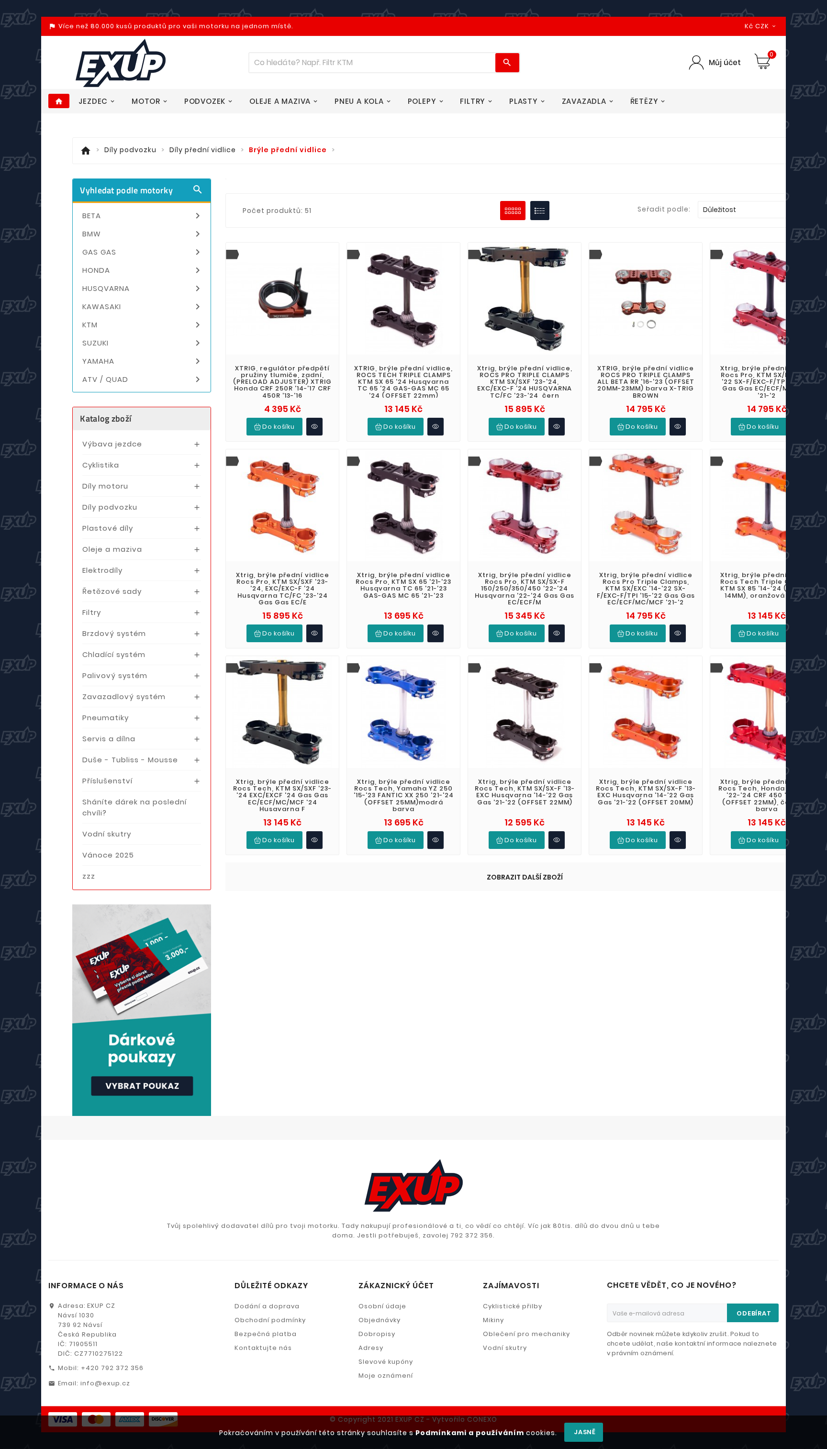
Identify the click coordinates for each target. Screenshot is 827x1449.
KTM (142, 325)
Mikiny (493, 1320)
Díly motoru (105, 486)
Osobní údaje (382, 1306)
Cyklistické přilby (512, 1306)
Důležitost (757, 209)
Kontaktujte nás (263, 1347)
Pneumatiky (105, 718)
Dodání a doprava (267, 1306)
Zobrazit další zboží (525, 877)
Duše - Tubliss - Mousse (130, 760)
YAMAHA (142, 361)
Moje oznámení (385, 1375)
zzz (88, 876)
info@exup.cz (105, 1383)
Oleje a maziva (112, 549)
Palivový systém (114, 675)
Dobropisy (376, 1333)
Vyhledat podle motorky (141, 190)
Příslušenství (107, 781)
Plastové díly (107, 528)
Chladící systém (113, 654)
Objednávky (379, 1320)
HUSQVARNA (142, 288)
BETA (142, 216)
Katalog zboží (105, 418)
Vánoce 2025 (108, 855)
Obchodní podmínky (270, 1320)
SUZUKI (142, 343)
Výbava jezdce (112, 444)
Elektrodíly (102, 570)
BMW (142, 234)
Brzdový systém (114, 633)
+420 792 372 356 (112, 1367)
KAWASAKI (142, 306)
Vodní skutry (106, 834)
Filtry (91, 612)
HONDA (142, 270)
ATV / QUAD (142, 379)
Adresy (370, 1347)
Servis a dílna (108, 739)
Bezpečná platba (266, 1333)
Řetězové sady (112, 591)
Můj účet (725, 62)
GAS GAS (142, 252)
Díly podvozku (109, 507)
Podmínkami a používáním (469, 1433)
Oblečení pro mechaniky (526, 1333)
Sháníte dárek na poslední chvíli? (134, 807)
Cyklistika (100, 465)
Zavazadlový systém (124, 696)
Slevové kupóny (385, 1361)
